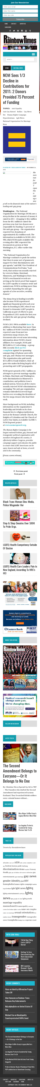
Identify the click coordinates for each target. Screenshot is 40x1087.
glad (22, 881)
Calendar (16, 1082)
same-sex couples (28, 909)
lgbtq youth (27, 898)
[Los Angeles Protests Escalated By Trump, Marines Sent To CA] (9, 830)
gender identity (11, 880)
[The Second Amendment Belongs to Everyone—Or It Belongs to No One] (20, 761)
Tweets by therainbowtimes (14, 847)
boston (8, 866)
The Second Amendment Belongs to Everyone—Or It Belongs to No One (20, 773)
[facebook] (10, 30)
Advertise (23, 24)
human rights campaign (16, 115)
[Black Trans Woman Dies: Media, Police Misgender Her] (20, 498)
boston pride (17, 866)
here (29, 324)
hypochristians (9, 118)
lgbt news (20, 118)
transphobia (13, 920)
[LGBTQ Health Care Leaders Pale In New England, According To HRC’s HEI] (20, 562)
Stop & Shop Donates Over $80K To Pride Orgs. (19, 524)
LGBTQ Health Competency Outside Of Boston (20, 546)
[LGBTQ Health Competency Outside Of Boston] (20, 541)
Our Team (8, 1082)
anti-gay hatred (9, 112)
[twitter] (14, 30)
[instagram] (22, 30)
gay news (28, 112)
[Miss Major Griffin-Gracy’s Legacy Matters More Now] (9, 818)
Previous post (22, 471)
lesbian (8, 888)
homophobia (8, 884)
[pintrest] (18, 30)
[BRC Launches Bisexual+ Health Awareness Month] (12, 971)
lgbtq (29, 888)
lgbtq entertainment (11, 893)
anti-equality (17, 108)
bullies (19, 112)
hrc (4, 115)
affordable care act (8, 863)
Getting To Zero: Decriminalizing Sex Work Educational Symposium (27, 955)
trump (20, 920)
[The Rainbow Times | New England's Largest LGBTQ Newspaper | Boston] (20, 40)
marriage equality (12, 902)
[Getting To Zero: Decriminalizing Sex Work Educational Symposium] (12, 957)
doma (21, 869)
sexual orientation (24, 912)
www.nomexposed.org (15, 425)
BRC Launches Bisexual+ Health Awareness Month (27, 968)
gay (10, 872)
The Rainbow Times (18, 167)
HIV (26, 880)
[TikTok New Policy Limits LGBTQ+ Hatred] (12, 945)
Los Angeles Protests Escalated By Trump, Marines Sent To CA (26, 827)
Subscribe (8, 27)
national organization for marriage (16, 121)
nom (5, 124)
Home (6, 24)
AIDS (17, 862)
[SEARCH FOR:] (20, 59)
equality (27, 869)
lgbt (13, 888)
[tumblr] (30, 30)
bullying (25, 866)
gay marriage (19, 877)
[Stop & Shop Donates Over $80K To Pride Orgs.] (20, 519)
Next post (18, 474)
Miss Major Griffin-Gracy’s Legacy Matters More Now (27, 814)
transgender (19, 916)
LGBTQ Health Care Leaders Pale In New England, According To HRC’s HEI (20, 569)
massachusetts (10, 906)
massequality (23, 906)
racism (19, 909)
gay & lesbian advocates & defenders (22, 872)
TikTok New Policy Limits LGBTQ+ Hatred (27, 942)
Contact (13, 24)
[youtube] (26, 30)
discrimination (11, 869)
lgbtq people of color (16, 899)
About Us (30, 1079)
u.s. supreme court (29, 920)
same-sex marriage (8, 913)
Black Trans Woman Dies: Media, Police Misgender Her (18, 503)
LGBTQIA (22, 893)
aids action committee (26, 863)
